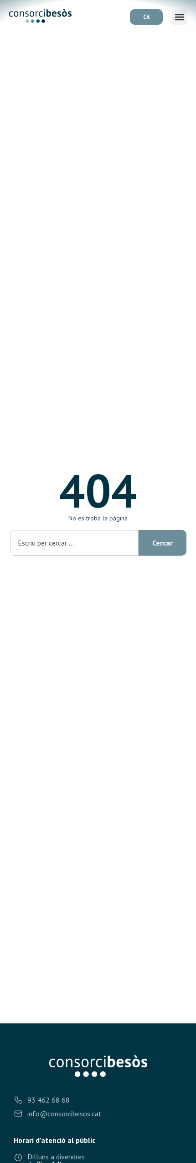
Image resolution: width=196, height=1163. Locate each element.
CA (146, 17)
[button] (179, 17)
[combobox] (74, 543)
